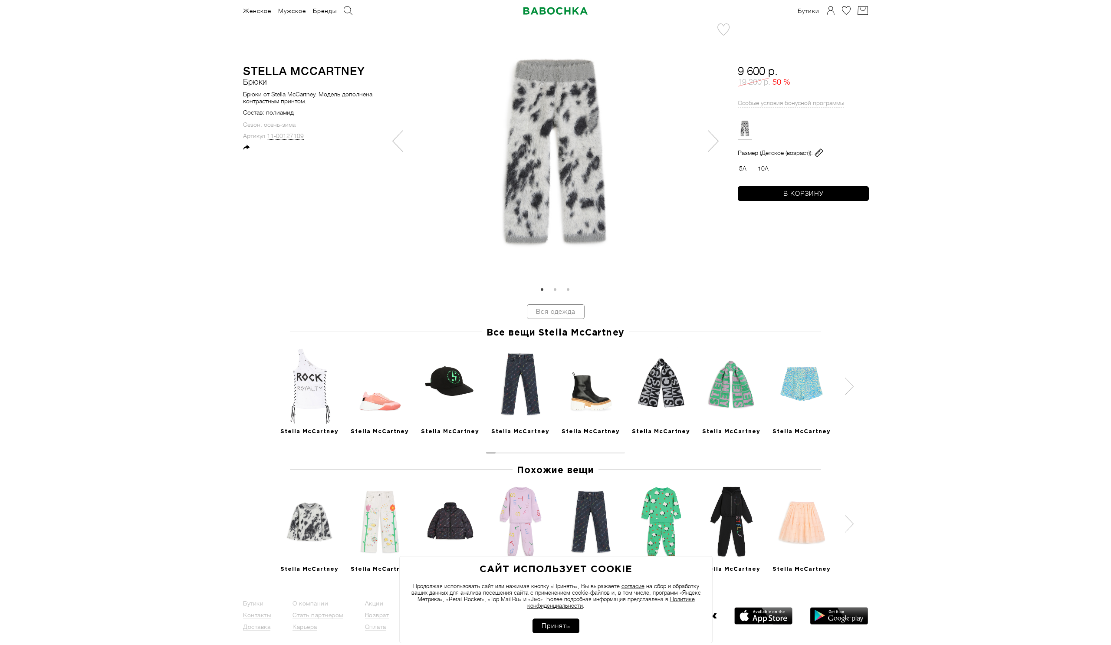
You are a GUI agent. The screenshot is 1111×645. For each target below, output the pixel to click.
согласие (632, 586)
